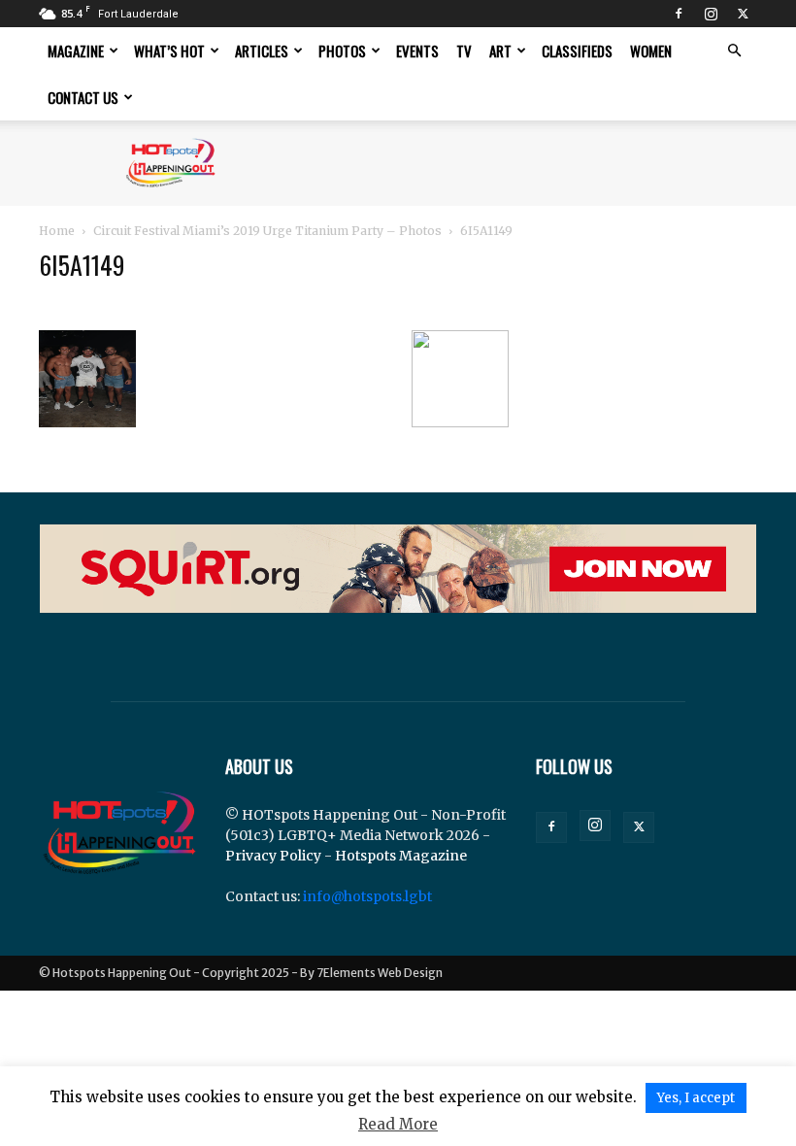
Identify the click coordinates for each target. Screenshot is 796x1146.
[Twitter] (742, 13)
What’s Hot (169, 50)
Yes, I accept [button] (696, 1098)
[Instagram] (710, 13)
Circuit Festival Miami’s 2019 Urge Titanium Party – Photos (267, 230)
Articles (261, 50)
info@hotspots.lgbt (367, 896)
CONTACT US (83, 97)
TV (464, 50)
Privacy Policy (273, 855)
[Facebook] (678, 13)
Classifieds (577, 50)
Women (651, 50)
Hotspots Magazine (401, 855)
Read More (398, 1124)
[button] (734, 51)
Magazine (76, 50)
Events (417, 50)
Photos (342, 50)
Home (57, 230)
